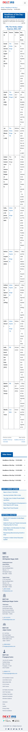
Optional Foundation (7, 696)
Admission (5, 702)
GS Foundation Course (7, 677)
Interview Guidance (7, 698)
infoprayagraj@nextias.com (10, 673)
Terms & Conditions (7, 710)
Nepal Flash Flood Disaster (10, 508)
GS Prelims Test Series (7, 689)
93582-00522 (7, 644)
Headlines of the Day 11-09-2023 (12, 480)
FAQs (3, 704)
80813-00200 (7, 589)
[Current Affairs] (8, 2)
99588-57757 (7, 671)
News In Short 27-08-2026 (10, 492)
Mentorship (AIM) (6, 682)
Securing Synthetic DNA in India (12, 495)
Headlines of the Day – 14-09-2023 (12, 465)
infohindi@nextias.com (9, 619)
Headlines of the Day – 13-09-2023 (12, 470)
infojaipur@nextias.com (9, 646)
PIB (10, 347)
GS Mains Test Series (7, 694)
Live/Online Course (7, 680)
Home (2, 7)
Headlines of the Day (11, 7)
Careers (4, 706)
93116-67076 (7, 617)
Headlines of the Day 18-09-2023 (19, 440)
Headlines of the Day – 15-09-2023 (8, 440)
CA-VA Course (5, 684)
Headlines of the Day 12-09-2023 (12, 475)
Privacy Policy (5, 708)
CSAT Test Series (6, 692)
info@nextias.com (8, 591)
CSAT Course (5, 686)
